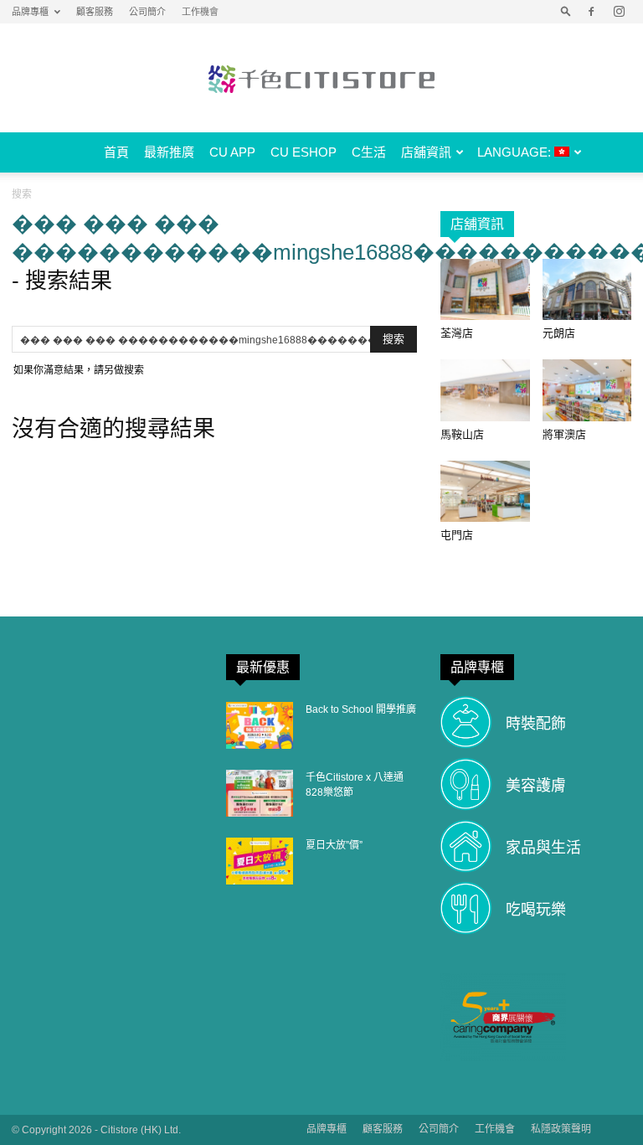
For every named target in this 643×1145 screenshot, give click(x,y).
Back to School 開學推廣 (361, 709)
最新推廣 (169, 152)
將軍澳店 (564, 434)
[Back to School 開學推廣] (259, 725)
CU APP (232, 152)
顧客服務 (94, 12)
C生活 (369, 152)
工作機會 (200, 12)
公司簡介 (147, 12)
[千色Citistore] (321, 78)
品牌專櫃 (30, 12)
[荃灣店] (485, 289)
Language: (515, 152)
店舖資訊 (426, 152)
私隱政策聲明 (561, 1129)
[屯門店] (485, 491)
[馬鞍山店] (485, 389)
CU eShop (303, 152)
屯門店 (456, 535)
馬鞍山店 (462, 434)
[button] (566, 12)
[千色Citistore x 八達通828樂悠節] (259, 793)
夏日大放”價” (334, 845)
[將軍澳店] (587, 389)
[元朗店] (587, 289)
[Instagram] (618, 11)
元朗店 (559, 333)
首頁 (116, 152)
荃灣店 (456, 333)
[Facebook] (591, 11)
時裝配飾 (536, 723)
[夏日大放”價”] (259, 861)
